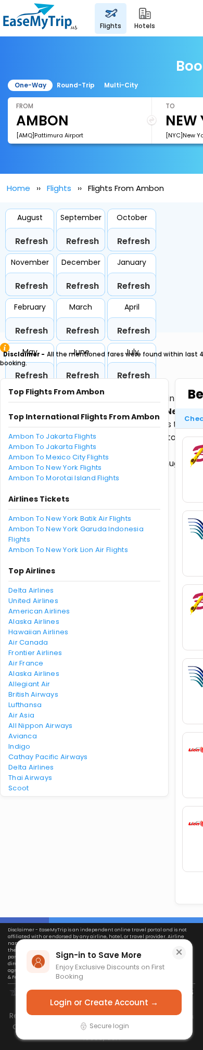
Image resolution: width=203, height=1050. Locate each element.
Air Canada (28, 642)
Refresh (31, 241)
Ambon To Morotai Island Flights (63, 478)
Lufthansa (25, 705)
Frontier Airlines (35, 653)
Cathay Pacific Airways (48, 757)
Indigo (19, 746)
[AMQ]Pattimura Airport (49, 135)
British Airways (33, 694)
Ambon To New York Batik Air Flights (69, 518)
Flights (59, 188)
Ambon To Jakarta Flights (52, 436)
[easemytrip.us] (40, 18)
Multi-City (121, 85)
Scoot (18, 788)
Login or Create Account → (104, 1002)
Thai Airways (30, 778)
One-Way (30, 85)
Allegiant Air (29, 684)
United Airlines (33, 601)
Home (18, 188)
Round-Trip (76, 85)
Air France (26, 663)
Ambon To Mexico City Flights (58, 457)
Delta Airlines (31, 590)
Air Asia (21, 715)
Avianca (22, 736)
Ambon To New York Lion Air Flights (68, 550)
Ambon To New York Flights (55, 467)
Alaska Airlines (33, 621)
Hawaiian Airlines (38, 632)
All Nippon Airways (40, 726)
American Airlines (39, 611)
